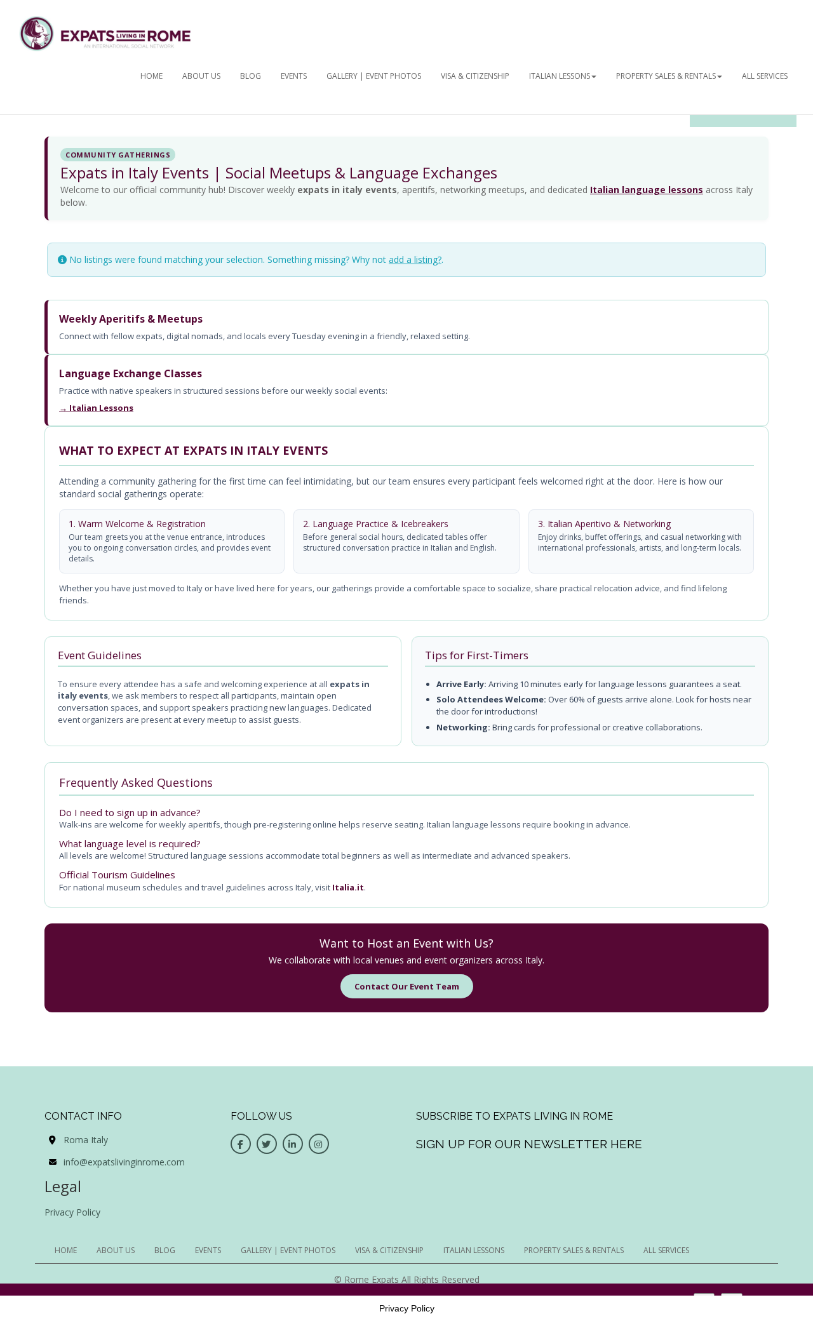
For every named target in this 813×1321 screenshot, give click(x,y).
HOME (151, 75)
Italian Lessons (559, 75)
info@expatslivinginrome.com (124, 1162)
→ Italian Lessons (96, 407)
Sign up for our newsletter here (529, 1144)
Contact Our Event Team (406, 986)
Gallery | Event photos (373, 75)
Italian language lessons (646, 190)
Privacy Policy (72, 1212)
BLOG (250, 75)
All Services (765, 75)
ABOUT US (201, 75)
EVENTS (294, 75)
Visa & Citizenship (475, 75)
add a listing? (415, 259)
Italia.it (348, 887)
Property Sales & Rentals (666, 75)
